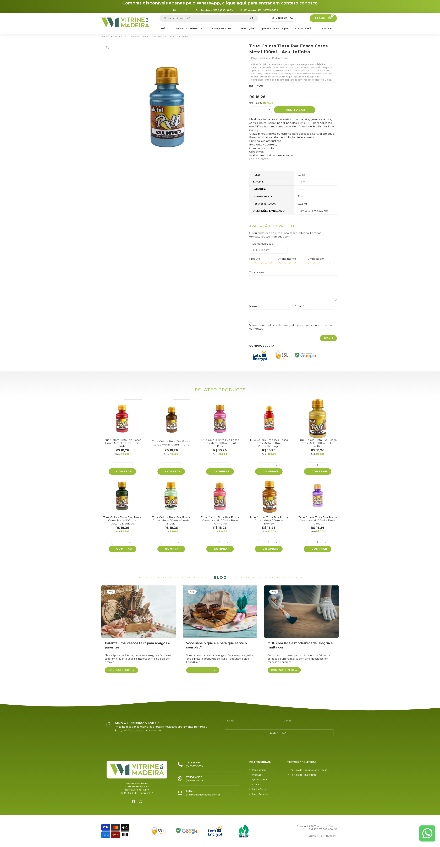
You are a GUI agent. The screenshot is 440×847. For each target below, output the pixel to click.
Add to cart (296, 109)
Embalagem (316, 258)
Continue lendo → (121, 670)
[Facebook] (133, 801)
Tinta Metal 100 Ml (118, 36)
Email (299, 306)
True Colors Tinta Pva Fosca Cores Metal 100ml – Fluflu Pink (220, 443)
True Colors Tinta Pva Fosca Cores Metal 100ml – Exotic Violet (318, 520)
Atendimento (287, 258)
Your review (257, 272)
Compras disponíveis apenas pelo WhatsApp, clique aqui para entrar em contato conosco (220, 3)
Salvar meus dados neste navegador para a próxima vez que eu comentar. (290, 326)
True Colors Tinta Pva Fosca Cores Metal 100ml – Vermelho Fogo (269, 443)
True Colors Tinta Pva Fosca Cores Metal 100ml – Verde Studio (171, 520)
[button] (282, 18)
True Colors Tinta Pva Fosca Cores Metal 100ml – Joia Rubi (122, 443)
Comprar (124, 471)
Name (254, 306)
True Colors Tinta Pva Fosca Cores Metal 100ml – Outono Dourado (122, 520)
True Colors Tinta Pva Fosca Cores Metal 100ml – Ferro (171, 443)
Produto (254, 258)
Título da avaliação (262, 243)
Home (104, 36)
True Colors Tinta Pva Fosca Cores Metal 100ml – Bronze (269, 520)
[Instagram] (140, 801)
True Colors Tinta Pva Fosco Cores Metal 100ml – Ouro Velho (317, 443)
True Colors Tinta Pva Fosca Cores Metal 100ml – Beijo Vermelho (220, 520)
